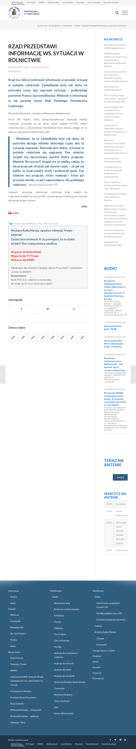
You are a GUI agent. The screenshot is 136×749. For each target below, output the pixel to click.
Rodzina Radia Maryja (105, 632)
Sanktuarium (53, 2)
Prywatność (98, 678)
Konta (96, 661)
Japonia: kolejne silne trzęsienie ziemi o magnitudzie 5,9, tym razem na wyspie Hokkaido (113, 113)
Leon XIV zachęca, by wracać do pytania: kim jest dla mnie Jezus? (114, 233)
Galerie (98, 626)
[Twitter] (115, 739)
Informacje (67, 26)
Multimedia (55, 591)
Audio (110, 268)
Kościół (11, 609)
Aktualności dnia (62, 603)
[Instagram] (120, 739)
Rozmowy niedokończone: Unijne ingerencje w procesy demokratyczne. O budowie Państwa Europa (115, 146)
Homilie (57, 647)
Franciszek (15, 621)
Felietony (58, 628)
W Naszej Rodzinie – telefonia (24, 716)
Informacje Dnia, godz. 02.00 (113, 327)
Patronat (97, 673)
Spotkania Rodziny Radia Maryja (69, 682)
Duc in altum (60, 634)
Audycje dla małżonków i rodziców (66, 655)
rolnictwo (47, 223)
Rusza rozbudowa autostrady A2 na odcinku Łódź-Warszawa (116, 185)
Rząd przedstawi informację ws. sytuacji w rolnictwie (46, 53)
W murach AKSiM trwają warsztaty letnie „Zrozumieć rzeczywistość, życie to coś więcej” (115, 398)
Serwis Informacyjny (63, 713)
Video (98, 596)
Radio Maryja (16, 658)
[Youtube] (125, 739)
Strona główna (55, 26)
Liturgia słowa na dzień (104, 650)
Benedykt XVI (17, 627)
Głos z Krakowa (61, 640)
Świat (13, 603)
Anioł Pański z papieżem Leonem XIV (108, 605)
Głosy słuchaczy (62, 701)
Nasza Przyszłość (111, 2)
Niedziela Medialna (63, 694)
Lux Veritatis (67, 2)
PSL (40, 223)
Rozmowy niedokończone (66, 609)
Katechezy (59, 615)
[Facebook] (110, 739)
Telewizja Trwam (18, 664)
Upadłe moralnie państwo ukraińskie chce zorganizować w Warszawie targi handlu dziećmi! (115, 60)
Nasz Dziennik (94, 2)
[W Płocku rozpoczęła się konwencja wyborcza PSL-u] (22, 337)
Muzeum (80, 2)
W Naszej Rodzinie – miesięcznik (25, 710)
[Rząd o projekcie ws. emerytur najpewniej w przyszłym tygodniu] (42, 337)
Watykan (14, 615)
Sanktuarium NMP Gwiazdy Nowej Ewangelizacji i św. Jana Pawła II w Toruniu (26, 680)
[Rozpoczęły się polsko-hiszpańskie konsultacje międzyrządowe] (32, 337)
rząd (55, 223)
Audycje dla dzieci (62, 669)
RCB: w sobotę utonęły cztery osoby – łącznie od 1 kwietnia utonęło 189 (115, 98)
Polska (77, 26)
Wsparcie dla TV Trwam (25, 255)
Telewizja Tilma (17, 722)
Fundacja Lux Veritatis (20, 691)
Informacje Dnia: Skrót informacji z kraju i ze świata (114, 343)
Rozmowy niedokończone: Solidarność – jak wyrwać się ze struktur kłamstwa (114, 364)
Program (97, 656)
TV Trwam (30, 2)
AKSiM (41, 2)
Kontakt (97, 667)
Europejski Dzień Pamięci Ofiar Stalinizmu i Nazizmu (115, 197)
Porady (57, 621)
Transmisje (59, 688)
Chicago (100, 638)
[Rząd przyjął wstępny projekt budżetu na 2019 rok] (52, 337)
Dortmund (101, 644)
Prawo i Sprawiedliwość (25, 223)
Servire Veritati (18, 4)
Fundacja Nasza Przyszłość (23, 697)
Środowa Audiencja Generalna (111, 619)
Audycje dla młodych (64, 676)
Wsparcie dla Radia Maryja (26, 251)
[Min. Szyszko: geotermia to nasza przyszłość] (2, 374)
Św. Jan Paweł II (18, 633)
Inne (56, 707)
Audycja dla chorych (63, 663)
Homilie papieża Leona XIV (109, 613)
